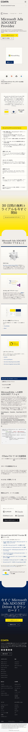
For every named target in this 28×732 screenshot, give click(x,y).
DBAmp (16, 667)
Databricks (17, 706)
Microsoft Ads (13, 13)
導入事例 (2, 706)
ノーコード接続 (5, 387)
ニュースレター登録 (4, 712)
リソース (2, 710)
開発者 (22, 292)
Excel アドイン (3, 673)
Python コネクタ (4, 667)
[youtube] (6, 650)
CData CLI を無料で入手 (5, 83)
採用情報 (16, 696)
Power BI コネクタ (4, 675)
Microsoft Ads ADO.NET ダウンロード (13, 217)
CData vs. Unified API (5, 695)
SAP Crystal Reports (8, 359)
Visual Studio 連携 (6, 384)
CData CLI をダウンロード (9, 520)
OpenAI (16, 714)
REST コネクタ (3, 671)
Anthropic (16, 705)
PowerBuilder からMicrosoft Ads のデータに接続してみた (15, 559)
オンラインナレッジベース (11, 566)
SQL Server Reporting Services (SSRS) (12, 361)
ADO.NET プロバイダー (5, 665)
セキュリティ (21, 721)
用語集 (2, 714)
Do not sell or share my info (14, 730)
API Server (3, 669)
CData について (17, 684)
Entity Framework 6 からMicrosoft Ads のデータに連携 (14, 547)
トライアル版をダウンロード (8, 35)
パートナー (3, 691)
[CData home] (5, 1)
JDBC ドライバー (4, 663)
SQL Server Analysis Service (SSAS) (10, 265)
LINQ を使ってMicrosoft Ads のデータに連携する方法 (14, 545)
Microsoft (16, 710)
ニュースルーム (17, 688)
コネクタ (2, 684)
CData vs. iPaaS (4, 693)
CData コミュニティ (4, 705)
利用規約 (2, 721)
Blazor (5, 328)
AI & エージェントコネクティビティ (7, 689)
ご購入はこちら (13, 624)
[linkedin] (2, 650)
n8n (15, 712)
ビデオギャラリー (4, 716)
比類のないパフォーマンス (8, 381)
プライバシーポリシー (11, 721)
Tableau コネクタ (4, 677)
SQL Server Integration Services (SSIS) (12, 364)
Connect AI (17, 663)
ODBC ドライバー (4, 661)
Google (16, 708)
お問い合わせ (5, 653)
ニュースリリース (18, 686)
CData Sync (17, 661)
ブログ (2, 708)
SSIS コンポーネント (18, 665)
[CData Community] (11, 650)
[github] (9, 650)
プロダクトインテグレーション (6, 686)
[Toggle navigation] (25, 1)
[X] (4, 650)
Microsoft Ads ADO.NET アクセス (10, 378)
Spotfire (5, 357)
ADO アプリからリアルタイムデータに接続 (17, 572)
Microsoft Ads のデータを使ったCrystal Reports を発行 (14, 562)
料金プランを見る (6, 38)
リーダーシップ (17, 692)
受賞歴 (16, 690)
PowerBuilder (7, 326)
